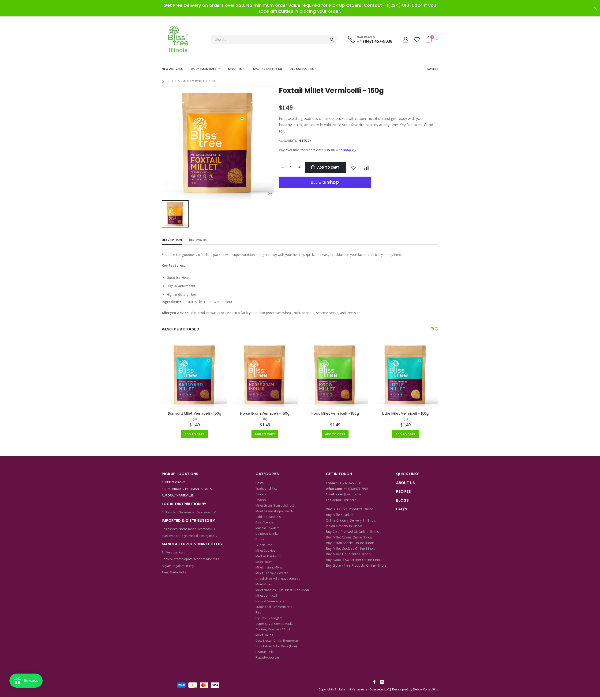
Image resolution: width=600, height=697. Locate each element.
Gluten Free (263, 545)
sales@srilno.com (348, 494)
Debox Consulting (425, 689)
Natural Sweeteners (269, 601)
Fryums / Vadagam (268, 618)
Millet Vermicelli (266, 595)
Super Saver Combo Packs (274, 623)
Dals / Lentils (264, 522)
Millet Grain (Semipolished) (274, 505)
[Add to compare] (366, 167)
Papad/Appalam (267, 657)
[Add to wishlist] (353, 167)
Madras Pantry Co (268, 556)
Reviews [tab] (197, 240)
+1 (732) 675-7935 (349, 483)
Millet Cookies (265, 550)
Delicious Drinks (266, 533)
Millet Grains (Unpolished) (273, 511)
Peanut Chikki (265, 652)
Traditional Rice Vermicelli (273, 607)
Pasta (259, 483)
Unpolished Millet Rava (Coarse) (278, 578)
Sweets (260, 494)
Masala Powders (267, 528)
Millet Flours (264, 562)
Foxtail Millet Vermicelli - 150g (331, 90)
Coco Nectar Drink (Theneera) (276, 640)
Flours (259, 539)
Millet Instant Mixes (269, 567)
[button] (432, 329)
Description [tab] (172, 240)
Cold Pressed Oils (268, 517)
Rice (258, 612)
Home (163, 81)
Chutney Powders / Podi (272, 629)
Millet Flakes (264, 635)
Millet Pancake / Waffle (272, 573)
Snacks (260, 500)
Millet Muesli (264, 584)
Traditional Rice (266, 488)
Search (332, 39)
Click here (349, 500)
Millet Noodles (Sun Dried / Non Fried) (282, 590)
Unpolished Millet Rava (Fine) (276, 646)
